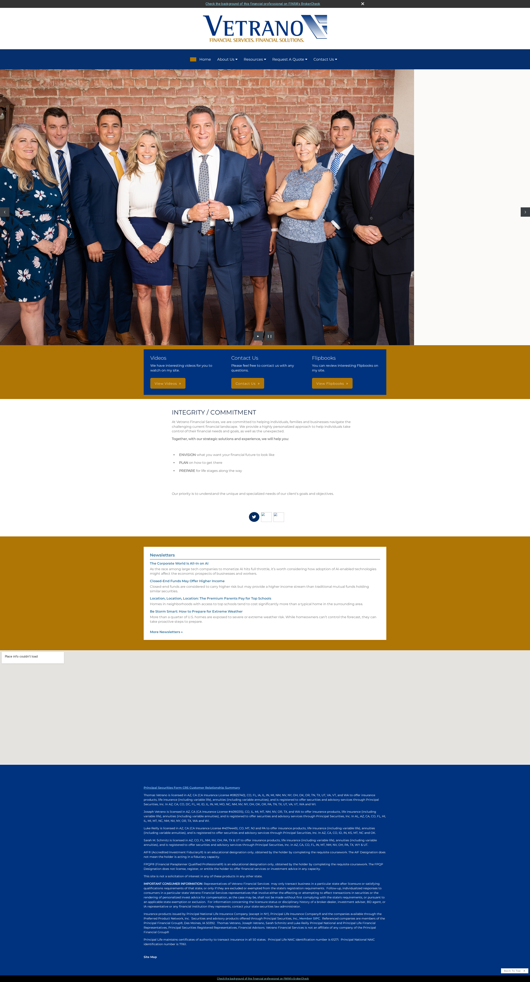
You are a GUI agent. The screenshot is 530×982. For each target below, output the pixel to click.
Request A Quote (288, 59)
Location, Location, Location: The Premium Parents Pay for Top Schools (210, 495)
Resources (253, 59)
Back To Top (513, 867)
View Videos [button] (166, 280)
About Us (225, 59)
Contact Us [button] (246, 280)
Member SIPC (309, 815)
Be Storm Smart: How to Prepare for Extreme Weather (196, 508)
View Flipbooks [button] (330, 280)
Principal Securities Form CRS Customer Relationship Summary (192, 684)
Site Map (150, 853)
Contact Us (323, 59)
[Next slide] (525, 160)
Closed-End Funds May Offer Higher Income (187, 478)
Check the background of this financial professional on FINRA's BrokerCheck (263, 4)
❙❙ (269, 232)
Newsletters (162, 451)
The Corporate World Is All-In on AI (179, 460)
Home (205, 59)
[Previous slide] (4, 160)
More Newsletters (166, 528)
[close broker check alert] (362, 3)
